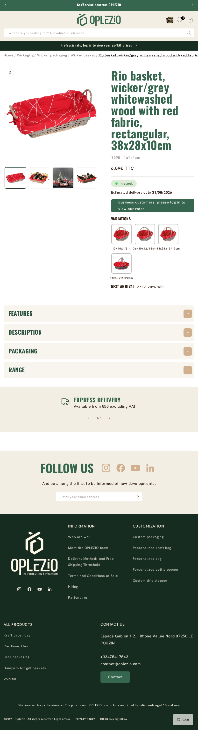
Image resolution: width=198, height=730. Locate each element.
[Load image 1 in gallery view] (15, 178)
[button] (7, 20)
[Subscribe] (137, 496)
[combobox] (99, 32)
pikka (123, 719)
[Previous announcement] (5, 5)
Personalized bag (147, 558)
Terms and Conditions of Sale (93, 576)
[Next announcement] (192, 5)
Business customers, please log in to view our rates (151, 205)
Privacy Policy (85, 718)
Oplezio (20, 719)
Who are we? (79, 537)
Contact (115, 677)
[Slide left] (88, 417)
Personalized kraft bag (152, 548)
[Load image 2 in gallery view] (39, 178)
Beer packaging (16, 657)
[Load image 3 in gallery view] (63, 178)
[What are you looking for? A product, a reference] (189, 32)
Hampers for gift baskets (25, 668)
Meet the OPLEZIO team (88, 548)
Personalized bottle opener (156, 569)
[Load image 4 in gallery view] (86, 178)
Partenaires (78, 597)
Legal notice (62, 719)
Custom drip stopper (150, 580)
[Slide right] (109, 417)
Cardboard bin (16, 646)
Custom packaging (148, 537)
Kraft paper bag (17, 635)
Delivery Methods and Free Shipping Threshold (91, 561)
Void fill (10, 679)
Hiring (73, 586)
